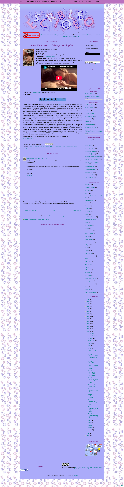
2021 (88, 311)
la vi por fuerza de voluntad (92, 156)
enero (90, 430)
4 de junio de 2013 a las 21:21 (38, 158)
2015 (88, 326)
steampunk (88, 275)
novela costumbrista (90, 256)
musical (87, 250)
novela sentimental (90, 283)
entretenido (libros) (90, 154)
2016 (88, 323)
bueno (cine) (88, 140)
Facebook (65, 36)
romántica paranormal (35, 148)
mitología (87, 272)
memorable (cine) (89, 166)
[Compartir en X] (49, 144)
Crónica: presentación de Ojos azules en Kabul (93, 409)
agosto (90, 343)
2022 (88, 309)
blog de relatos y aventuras (62, 34)
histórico (87, 203)
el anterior (61, 104)
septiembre (91, 340)
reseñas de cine (89, 107)
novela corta (88, 253)
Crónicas (87, 110)
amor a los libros (89, 116)
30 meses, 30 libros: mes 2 (92, 385)
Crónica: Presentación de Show (93, 390)
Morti (28, 158)
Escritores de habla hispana (36, 146)
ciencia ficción (89, 200)
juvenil (86, 193)
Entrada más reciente (30, 210)
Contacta (97, 1)
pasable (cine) (89, 172)
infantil (86, 214)
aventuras (87, 211)
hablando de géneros (90, 127)
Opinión (54, 1)
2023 (88, 306)
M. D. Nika (53, 146)
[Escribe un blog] (47, 144)
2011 (88, 435)
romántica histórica (90, 217)
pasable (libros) (89, 177)
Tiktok (77, 36)
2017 (88, 321)
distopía (87, 244)
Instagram (72, 36)
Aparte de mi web (46, 34)
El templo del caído (50, 56)
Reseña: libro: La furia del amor (92, 362)
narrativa (87, 208)
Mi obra (89, 1)
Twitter (99, 34)
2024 (88, 304)
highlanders (88, 270)
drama (86, 222)
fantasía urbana (89, 233)
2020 (88, 314)
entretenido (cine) (89, 148)
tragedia (87, 267)
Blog (22, 1)
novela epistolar (89, 281)
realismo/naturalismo (90, 278)
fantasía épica (88, 231)
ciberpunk (87, 261)
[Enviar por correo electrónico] (45, 144)
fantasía (47, 146)
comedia (87, 190)
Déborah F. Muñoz (33, 1)
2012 (88, 433)
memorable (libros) (61, 146)
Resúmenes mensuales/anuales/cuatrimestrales (93, 131)
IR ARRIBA (120, 485)
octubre (90, 338)
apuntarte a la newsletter (82, 34)
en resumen (88, 119)
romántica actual (89, 187)
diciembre (91, 333)
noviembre (91, 336)
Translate (97, 64)
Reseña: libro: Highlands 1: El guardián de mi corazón (93, 357)
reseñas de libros (72, 146)
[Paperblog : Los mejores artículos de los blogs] (24, 471)
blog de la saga (37, 92)
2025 (88, 301)
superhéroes (88, 225)
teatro (86, 247)
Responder (30, 175)
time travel (88, 264)
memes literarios (89, 124)
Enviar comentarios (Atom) (56, 216)
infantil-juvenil (88, 239)
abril (89, 422)
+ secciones (78, 1)
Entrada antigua (76, 210)
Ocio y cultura (65, 1)
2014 (88, 328)
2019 (88, 316)
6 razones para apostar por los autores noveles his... (93, 402)
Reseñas (45, 1)
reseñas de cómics (90, 113)
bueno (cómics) (89, 142)
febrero (90, 427)
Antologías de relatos (90, 219)
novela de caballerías (90, 292)
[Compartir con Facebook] (50, 144)
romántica (25, 148)
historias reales (89, 242)
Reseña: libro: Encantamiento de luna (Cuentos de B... (93, 380)
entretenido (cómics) (90, 151)
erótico (86, 236)
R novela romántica (28, 138)
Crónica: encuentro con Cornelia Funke (93, 367)
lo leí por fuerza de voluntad (92, 159)
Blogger (75, 475)
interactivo (87, 289)
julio (89, 345)
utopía (86, 286)
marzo (90, 425)
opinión (87, 121)
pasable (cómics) (89, 175)
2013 (88, 331)
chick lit (87, 228)
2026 (88, 299)
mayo (90, 420)
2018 (88, 319)
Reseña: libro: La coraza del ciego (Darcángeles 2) (93, 415)
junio (89, 348)
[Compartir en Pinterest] (52, 144)
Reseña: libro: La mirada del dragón (92, 396)
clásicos (87, 205)
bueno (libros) (88, 145)
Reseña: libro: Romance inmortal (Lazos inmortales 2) (93, 373)
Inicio (53, 210)
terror (86, 258)
